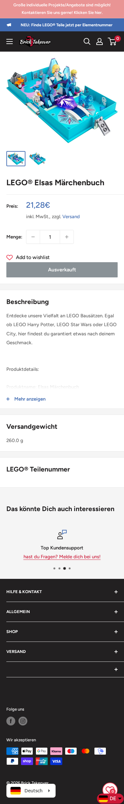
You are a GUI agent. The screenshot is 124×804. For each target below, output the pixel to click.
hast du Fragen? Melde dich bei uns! (62, 557)
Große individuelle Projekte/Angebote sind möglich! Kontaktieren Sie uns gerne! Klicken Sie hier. (62, 9)
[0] (112, 41)
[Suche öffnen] (87, 41)
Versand (71, 216)
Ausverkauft (62, 270)
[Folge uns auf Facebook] (10, 721)
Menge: (14, 237)
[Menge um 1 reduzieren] (33, 237)
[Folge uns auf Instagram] (22, 721)
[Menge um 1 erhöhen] (66, 237)
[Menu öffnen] (9, 41)
